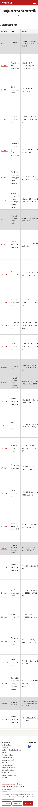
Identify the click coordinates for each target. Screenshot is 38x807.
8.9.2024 (3, 219)
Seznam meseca (7, 758)
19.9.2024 (4, 468)
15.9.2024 (4, 383)
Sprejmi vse (28, 803)
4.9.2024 (4, 119)
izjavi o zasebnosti (8, 799)
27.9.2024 (4, 662)
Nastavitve (17, 803)
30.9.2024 (4, 719)
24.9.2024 (4, 593)
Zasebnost (5, 773)
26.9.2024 (4, 641)
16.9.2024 (4, 401)
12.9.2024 (4, 325)
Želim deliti (5, 747)
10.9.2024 (4, 274)
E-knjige (4, 752)
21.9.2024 (4, 526)
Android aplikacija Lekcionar (11, 750)
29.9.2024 (4, 703)
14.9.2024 (4, 367)
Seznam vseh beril (8, 760)
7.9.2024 (4, 200)
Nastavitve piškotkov (9, 775)
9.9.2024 (4, 244)
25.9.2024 (4, 617)
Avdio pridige (6, 745)
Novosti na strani (7, 765)
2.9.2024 (4, 66)
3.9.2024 (4, 90)
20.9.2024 (4, 493)
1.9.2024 (3, 44)
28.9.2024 (4, 683)
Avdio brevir (6, 742)
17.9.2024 (4, 425)
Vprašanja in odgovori (9, 768)
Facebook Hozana (29, 746)
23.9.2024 (4, 567)
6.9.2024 (4, 177)
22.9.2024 (4, 549)
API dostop (5, 763)
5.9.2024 (4, 151)
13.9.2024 (4, 346)
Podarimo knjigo (7, 755)
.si (7, 2)
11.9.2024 (4, 303)
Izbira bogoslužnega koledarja (12, 784)
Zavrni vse (7, 803)
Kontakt (4, 778)
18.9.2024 (4, 448)
